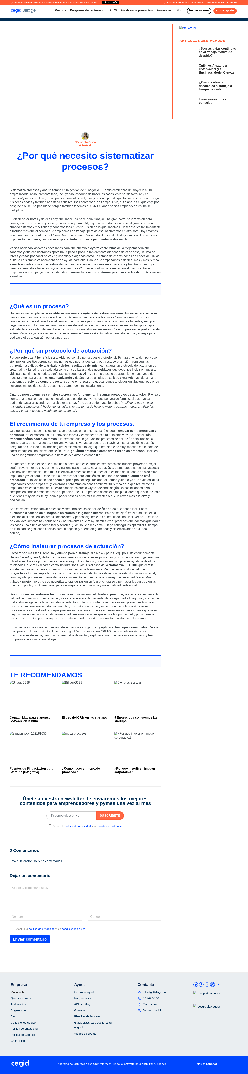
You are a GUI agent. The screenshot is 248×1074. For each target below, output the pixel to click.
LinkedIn (207, 984)
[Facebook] (81, 181)
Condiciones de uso (23, 1022)
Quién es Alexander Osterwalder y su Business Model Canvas (216, 69)
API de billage (82, 1004)
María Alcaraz (85, 141)
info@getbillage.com (155, 992)
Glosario (79, 1010)
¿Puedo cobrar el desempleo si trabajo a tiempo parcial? (215, 86)
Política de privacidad (24, 1028)
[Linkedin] (91, 181)
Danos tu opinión (153, 1010)
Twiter (195, 984)
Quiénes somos (21, 998)
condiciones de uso (110, 825)
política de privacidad (78, 825)
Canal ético (18, 1040)
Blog (13, 1016)
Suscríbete (110, 815)
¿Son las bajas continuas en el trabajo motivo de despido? (217, 52)
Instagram (212, 984)
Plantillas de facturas (87, 1016)
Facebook (201, 984)
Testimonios (18, 1004)
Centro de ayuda (84, 992)
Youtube (218, 984)
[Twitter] (86, 181)
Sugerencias (19, 1010)
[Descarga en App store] (206, 999)
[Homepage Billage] (23, 10)
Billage (108, 525)
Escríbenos (150, 1004)
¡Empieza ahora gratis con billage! (33, 639)
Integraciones (82, 998)
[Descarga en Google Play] (206, 1013)
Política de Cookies (23, 1034)
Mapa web (17, 992)
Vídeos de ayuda (85, 1033)
